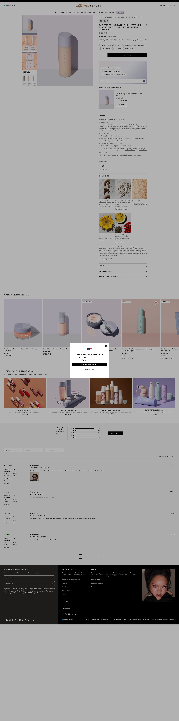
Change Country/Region (89, 375)
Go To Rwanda (89, 370)
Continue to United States (89, 364)
